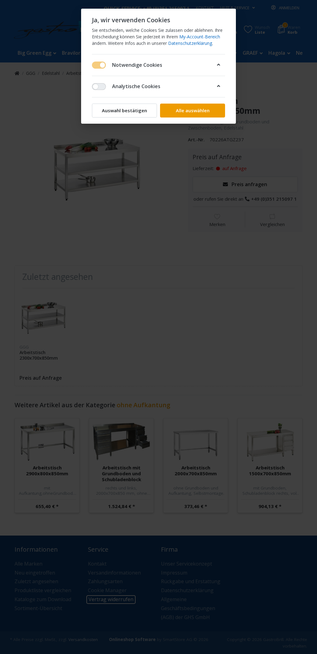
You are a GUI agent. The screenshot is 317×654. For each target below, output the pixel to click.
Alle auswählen (193, 110)
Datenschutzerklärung (190, 43)
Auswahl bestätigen (124, 110)
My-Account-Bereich (199, 37)
